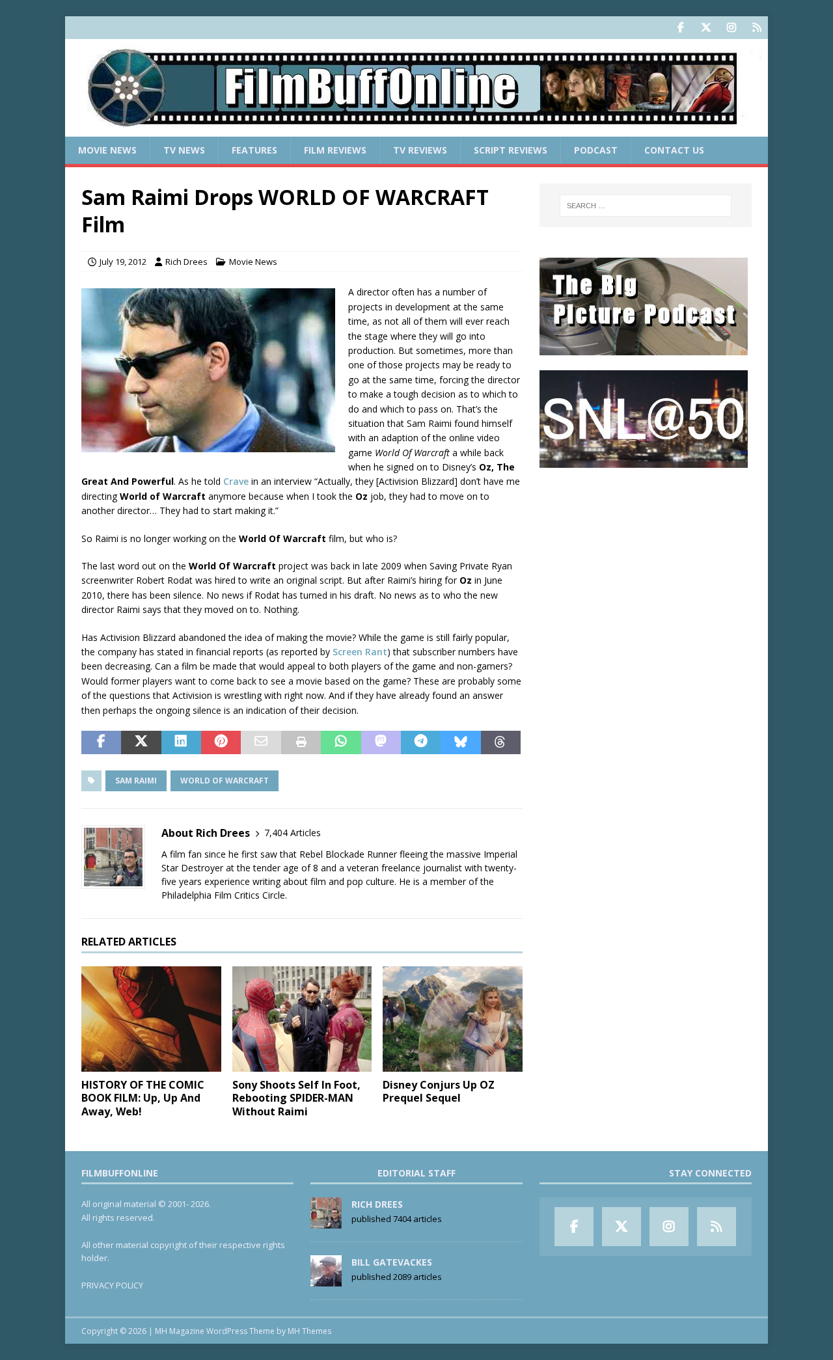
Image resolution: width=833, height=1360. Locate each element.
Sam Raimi (136, 780)
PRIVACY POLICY (112, 1285)
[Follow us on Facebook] (680, 27)
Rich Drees (186, 261)
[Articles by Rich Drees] (326, 1221)
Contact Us (674, 150)
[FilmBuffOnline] (416, 129)
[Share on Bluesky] (460, 742)
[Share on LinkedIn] (181, 742)
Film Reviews (335, 150)
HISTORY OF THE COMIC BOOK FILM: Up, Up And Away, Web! (142, 1098)
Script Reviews (510, 150)
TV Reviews (420, 150)
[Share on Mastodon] (381, 742)
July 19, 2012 (123, 261)
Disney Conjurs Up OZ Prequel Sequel (439, 1092)
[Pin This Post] (221, 742)
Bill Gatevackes (391, 1262)
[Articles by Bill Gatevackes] (326, 1279)
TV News (184, 150)
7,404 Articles (292, 832)
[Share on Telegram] (421, 742)
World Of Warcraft (224, 780)
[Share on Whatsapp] (341, 742)
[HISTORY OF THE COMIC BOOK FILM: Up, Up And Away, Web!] (151, 1018)
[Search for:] (645, 206)
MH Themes (309, 1331)
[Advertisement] (645, 563)
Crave (236, 481)
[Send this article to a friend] (260, 742)
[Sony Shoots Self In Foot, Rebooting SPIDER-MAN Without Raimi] (302, 1018)
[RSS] (756, 27)
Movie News (107, 150)
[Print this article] (301, 742)
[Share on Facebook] (101, 742)
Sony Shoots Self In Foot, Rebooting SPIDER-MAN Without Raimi (296, 1098)
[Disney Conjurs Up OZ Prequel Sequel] (453, 1018)
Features (254, 150)
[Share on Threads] (501, 742)
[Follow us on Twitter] (705, 27)
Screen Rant (360, 652)
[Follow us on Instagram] (731, 27)
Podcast (596, 150)
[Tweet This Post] (141, 742)
